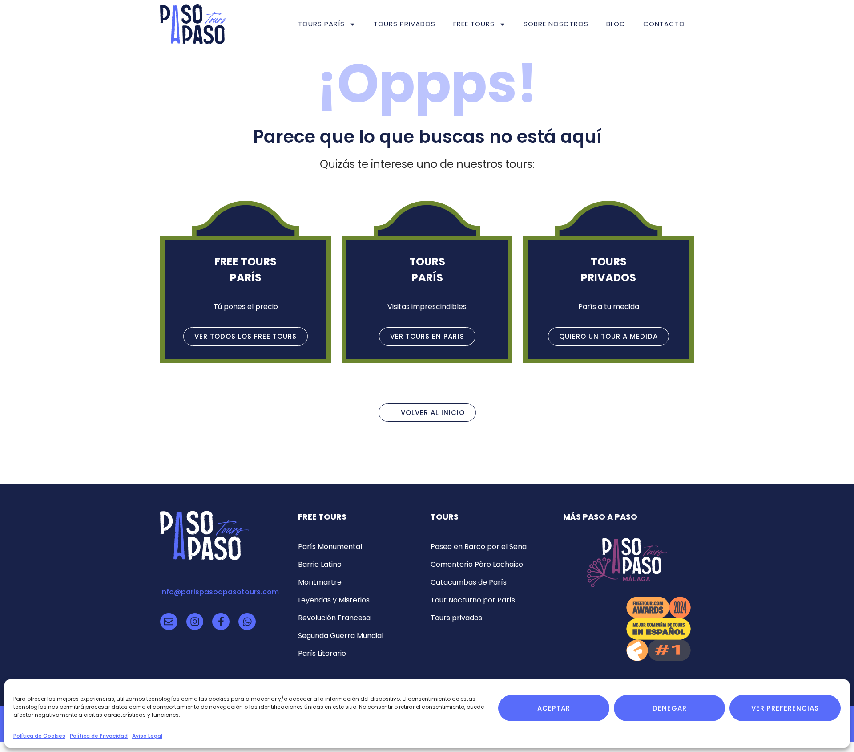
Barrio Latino (320, 564)
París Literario (322, 653)
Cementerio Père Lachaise (477, 564)
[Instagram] (195, 621)
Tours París (321, 23)
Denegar (670, 708)
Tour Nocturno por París (473, 600)
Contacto (664, 23)
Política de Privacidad (99, 736)
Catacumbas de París (469, 582)
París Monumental (330, 546)
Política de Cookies (39, 736)
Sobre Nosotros (556, 23)
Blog (615, 23)
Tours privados (404, 23)
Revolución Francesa (334, 618)
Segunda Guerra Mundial (340, 635)
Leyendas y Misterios (334, 600)
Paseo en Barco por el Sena (479, 546)
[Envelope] (168, 621)
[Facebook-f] (221, 621)
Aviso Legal (147, 736)
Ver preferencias (785, 708)
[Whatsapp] (247, 621)
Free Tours (474, 23)
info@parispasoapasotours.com (219, 592)
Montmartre (320, 582)
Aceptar (553, 708)
